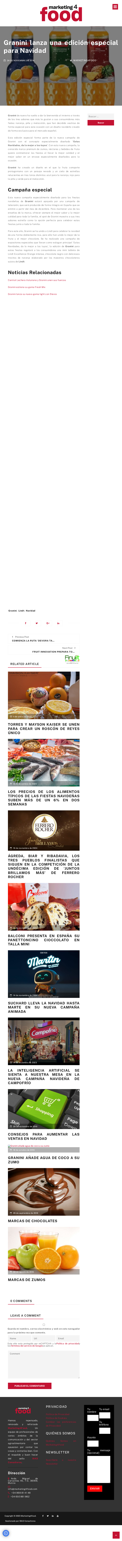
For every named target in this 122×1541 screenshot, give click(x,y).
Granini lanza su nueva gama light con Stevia (32, 294)
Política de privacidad (67, 1343)
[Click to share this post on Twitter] (38, 623)
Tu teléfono (104, 1423)
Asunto (91, 1437)
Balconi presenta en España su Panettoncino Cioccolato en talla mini (44, 940)
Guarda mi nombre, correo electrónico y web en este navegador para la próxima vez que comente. (44, 1330)
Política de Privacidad (57, 1414)
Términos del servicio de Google (27, 1345)
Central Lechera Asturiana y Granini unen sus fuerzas (37, 280)
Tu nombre (91, 1410)
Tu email (104, 1409)
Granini (12, 610)
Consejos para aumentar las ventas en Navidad (44, 1136)
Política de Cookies (56, 1418)
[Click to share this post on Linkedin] (60, 623)
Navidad (30, 610)
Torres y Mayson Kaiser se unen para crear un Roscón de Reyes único (44, 728)
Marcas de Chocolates (32, 1221)
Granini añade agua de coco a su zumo (44, 1160)
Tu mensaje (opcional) (98, 1451)
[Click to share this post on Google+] (49, 623)
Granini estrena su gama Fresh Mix (27, 287)
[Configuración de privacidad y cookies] (6, 1533)
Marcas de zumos (26, 1280)
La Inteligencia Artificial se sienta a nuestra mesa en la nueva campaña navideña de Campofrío (44, 1076)
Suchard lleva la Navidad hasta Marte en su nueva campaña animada (44, 1007)
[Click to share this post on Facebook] (27, 623)
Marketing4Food (84, 60)
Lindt (21, 610)
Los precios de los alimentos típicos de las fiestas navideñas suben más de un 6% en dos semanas (44, 798)
